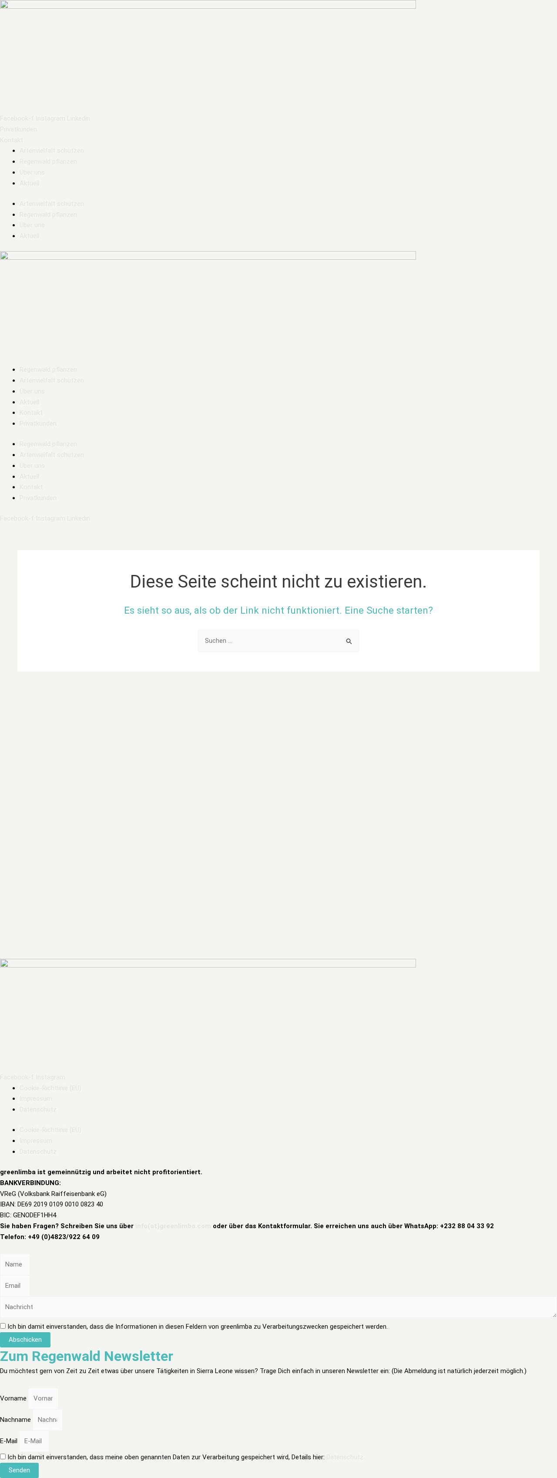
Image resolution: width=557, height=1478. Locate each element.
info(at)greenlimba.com (173, 1226)
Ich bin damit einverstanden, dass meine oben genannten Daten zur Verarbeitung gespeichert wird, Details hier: (185, 1457)
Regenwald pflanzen (48, 161)
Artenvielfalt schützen (52, 151)
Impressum (36, 1098)
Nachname (16, 1420)
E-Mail (9, 1441)
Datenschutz (38, 1109)
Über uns (32, 172)
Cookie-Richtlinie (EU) (50, 1088)
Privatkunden (38, 423)
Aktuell (29, 183)
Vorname (14, 1398)
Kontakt (31, 413)
